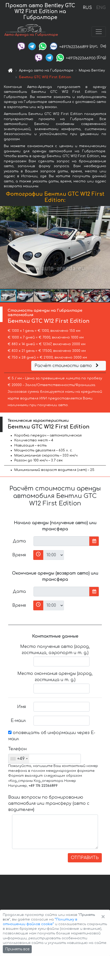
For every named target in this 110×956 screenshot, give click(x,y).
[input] (62, 541)
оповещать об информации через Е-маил (51, 735)
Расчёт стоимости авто (64, 365)
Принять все (17, 949)
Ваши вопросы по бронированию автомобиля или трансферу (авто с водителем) (48, 803)
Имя (21, 706)
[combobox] (18, 758)
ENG (100, 7)
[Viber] (21, 46)
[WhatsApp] (43, 46)
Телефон (17, 749)
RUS (87, 7)
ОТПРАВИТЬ (85, 857)
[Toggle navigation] (99, 31)
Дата (19, 541)
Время (19, 555)
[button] (25, 295)
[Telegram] (32, 46)
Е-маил (18, 720)
